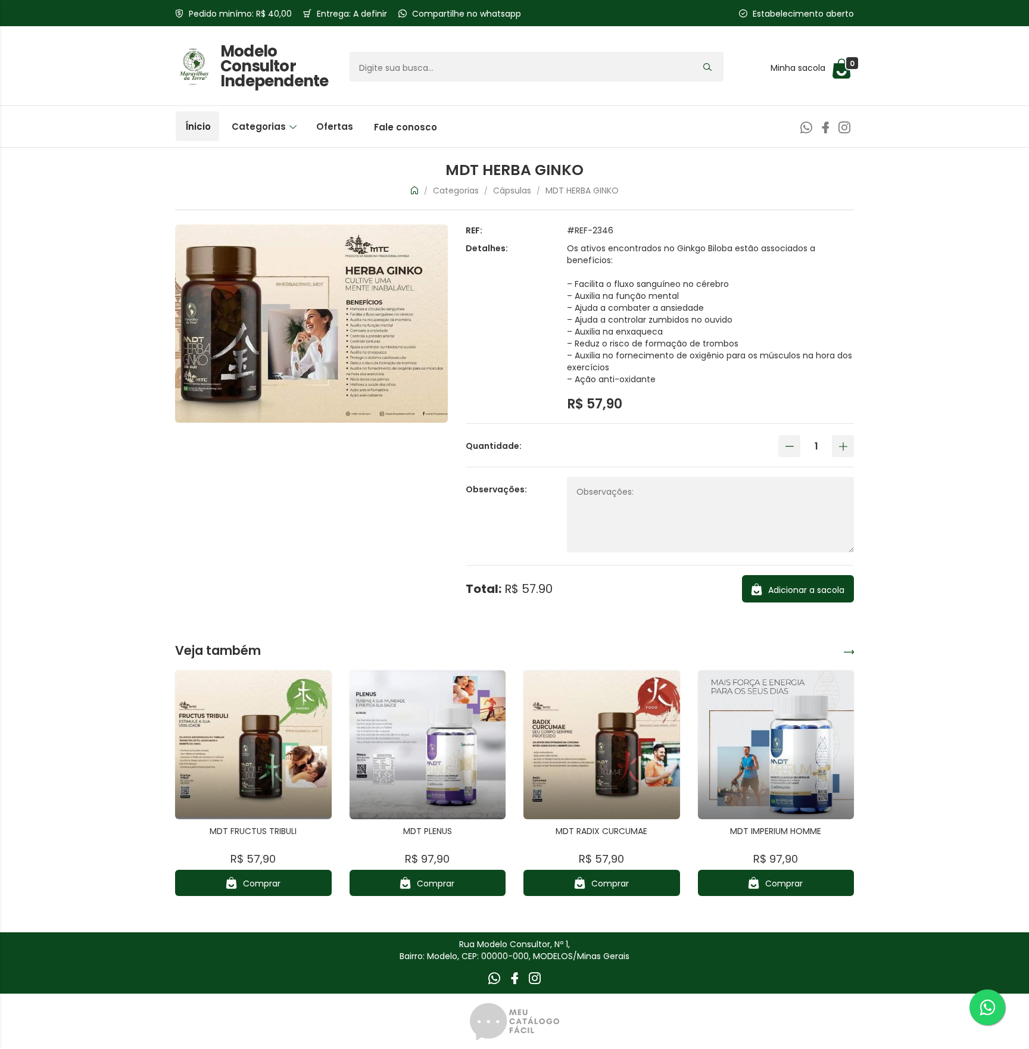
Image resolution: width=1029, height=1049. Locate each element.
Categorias (260, 126)
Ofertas (334, 126)
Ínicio (198, 126)
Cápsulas (513, 190)
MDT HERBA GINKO (582, 190)
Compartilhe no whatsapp (466, 14)
